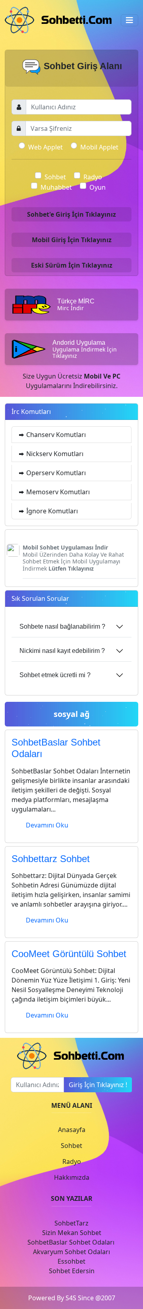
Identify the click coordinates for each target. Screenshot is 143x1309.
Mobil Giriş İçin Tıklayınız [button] (72, 239)
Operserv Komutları (55, 472)
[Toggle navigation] (129, 20)
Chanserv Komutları (55, 434)
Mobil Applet (99, 147)
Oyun (97, 187)
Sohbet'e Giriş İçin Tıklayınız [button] (71, 214)
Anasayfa (71, 1129)
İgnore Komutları (51, 511)
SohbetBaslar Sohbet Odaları (71, 1242)
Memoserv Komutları (57, 491)
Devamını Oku (47, 825)
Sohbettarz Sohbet (51, 858)
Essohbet (71, 1261)
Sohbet (55, 177)
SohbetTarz (71, 1223)
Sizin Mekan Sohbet (71, 1232)
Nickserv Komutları (54, 453)
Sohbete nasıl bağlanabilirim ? (62, 626)
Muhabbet (56, 187)
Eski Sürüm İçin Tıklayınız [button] (71, 265)
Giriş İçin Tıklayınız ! (98, 1084)
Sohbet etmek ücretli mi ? (55, 675)
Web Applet (45, 147)
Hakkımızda (71, 1177)
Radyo (92, 177)
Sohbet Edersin (72, 1270)
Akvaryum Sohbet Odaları (71, 1251)
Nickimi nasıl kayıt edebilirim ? (62, 650)
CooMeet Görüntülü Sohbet (69, 953)
